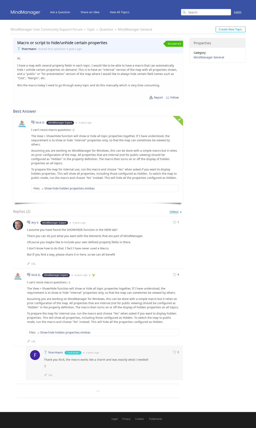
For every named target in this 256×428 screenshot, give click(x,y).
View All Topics (119, 12)
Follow (174, 97)
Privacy (126, 419)
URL (33, 264)
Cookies (139, 419)
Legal (115, 419)
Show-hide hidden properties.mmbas (69, 188)
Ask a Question (60, 12)
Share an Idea (90, 12)
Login (237, 12)
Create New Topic (230, 29)
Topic (91, 29)
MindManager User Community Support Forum (47, 29)
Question (106, 29)
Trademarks (155, 419)
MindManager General (135, 29)
